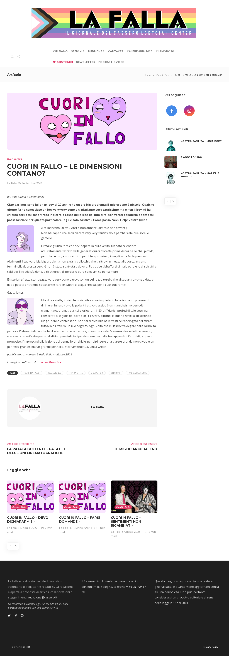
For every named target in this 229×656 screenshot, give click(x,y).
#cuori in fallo (31, 373)
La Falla (12, 183)
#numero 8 (97, 373)
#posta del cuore (138, 373)
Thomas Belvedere (50, 362)
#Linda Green (76, 373)
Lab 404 (25, 646)
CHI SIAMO (60, 51)
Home (148, 75)
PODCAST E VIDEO (111, 62)
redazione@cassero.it (42, 597)
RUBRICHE (95, 51)
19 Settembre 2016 (30, 183)
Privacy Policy (210, 646)
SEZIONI (76, 51)
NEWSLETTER (85, 62)
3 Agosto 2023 (131, 531)
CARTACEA (116, 51)
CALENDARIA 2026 (140, 51)
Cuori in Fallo (162, 75)
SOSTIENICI (65, 62)
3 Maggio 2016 (27, 527)
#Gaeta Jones (54, 373)
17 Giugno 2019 (80, 527)
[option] (30, 508)
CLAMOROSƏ (165, 51)
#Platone (115, 373)
